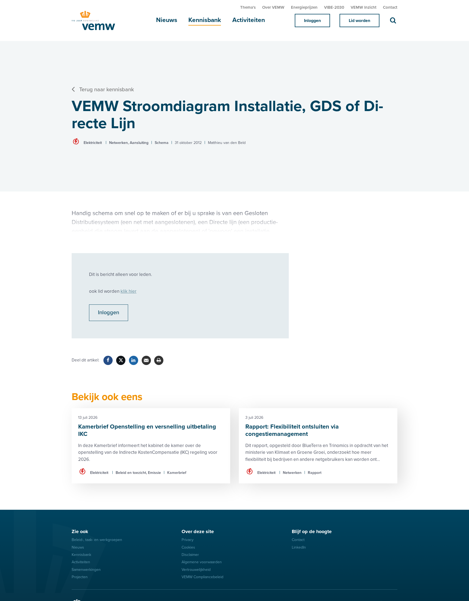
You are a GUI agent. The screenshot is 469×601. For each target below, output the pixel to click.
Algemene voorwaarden (202, 562)
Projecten (80, 577)
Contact (390, 7)
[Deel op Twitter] (120, 360)
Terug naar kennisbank (106, 89)
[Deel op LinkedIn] (133, 360)
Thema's (248, 7)
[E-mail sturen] (146, 360)
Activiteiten (248, 20)
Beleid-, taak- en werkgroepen (97, 539)
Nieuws (166, 20)
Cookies (188, 547)
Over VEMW (273, 7)
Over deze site (198, 531)
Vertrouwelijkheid (196, 569)
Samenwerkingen (86, 569)
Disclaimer (190, 554)
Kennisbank (204, 20)
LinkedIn (299, 547)
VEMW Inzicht (363, 7)
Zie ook (80, 531)
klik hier (129, 291)
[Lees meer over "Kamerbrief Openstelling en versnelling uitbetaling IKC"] (151, 445)
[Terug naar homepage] (99, 20)
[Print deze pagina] (158, 360)
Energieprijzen (304, 7)
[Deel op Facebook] (108, 360)
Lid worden (359, 20)
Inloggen (312, 20)
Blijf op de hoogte (312, 531)
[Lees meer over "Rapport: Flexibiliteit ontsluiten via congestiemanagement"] (318, 445)
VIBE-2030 (334, 7)
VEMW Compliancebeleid (202, 577)
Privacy (188, 539)
